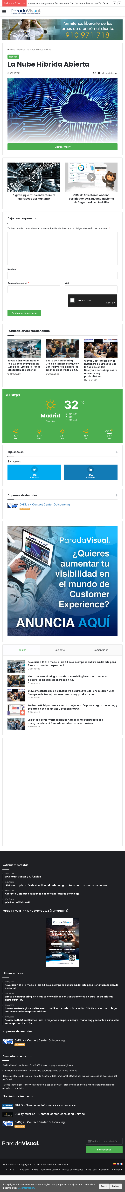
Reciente (60, 649)
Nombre (12, 269)
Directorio (24, 1169)
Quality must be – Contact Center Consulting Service (49, 1114)
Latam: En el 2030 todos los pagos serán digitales (47, 1065)
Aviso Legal (91, 1169)
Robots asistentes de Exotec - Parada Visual (25, 1076)
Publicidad (116, 1169)
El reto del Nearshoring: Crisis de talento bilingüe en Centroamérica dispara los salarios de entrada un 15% (62, 365)
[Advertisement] (62, 791)
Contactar (104, 1169)
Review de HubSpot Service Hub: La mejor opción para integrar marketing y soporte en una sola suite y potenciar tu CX (72, 707)
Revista (34, 1169)
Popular (21, 649)
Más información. (26, 1187)
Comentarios (100, 649)
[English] (117, 1164)
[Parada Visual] (26, 11)
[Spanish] (114, 1164)
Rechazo (116, 1186)
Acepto (104, 1186)
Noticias (21, 49)
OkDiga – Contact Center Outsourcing (45, 504)
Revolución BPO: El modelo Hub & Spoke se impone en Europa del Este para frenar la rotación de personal (23, 365)
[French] (121, 1164)
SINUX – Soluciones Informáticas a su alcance (45, 1105)
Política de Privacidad (72, 1169)
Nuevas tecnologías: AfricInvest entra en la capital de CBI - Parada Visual (39, 1084)
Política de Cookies (50, 1169)
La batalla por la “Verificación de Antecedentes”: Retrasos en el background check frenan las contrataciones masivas (66, 721)
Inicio (12, 49)
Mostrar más (62, 146)
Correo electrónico (18, 283)
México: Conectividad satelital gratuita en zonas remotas (48, 1070)
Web (67, 283)
